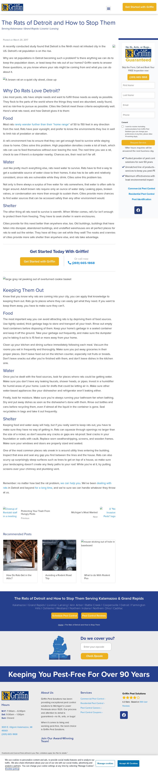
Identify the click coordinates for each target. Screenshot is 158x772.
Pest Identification (141, 199)
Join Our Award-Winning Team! (57, 739)
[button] (108, 8)
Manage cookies (105, 763)
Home (60, 624)
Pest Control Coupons (91, 712)
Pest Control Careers (90, 707)
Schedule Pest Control (64, 615)
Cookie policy (12, 769)
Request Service (138, 142)
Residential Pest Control (141, 194)
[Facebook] (138, 210)
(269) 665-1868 (83, 263)
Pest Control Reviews (94, 615)
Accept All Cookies (128, 763)
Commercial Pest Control (141, 188)
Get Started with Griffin (39, 261)
